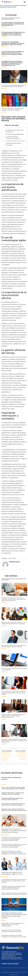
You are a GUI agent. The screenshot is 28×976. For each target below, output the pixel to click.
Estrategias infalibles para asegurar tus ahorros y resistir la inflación (12, 798)
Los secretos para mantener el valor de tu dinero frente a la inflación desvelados (13, 804)
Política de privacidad (9, 964)
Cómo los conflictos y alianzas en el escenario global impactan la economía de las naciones (13, 893)
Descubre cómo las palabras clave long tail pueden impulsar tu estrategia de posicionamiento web (13, 716)
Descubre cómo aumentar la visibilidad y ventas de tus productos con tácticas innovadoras (13, 830)
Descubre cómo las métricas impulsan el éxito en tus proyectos (14, 669)
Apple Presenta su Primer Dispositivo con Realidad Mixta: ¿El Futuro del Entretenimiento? (12, 925)
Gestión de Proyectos (8, 5)
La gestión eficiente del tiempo (15, 141)
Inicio (1, 5)
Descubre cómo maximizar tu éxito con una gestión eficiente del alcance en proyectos (13, 623)
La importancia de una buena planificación (14, 131)
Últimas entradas (12, 558)
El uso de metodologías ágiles (15, 134)
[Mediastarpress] (5, 567)
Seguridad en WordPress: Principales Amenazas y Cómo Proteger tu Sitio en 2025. (13, 936)
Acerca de (4, 558)
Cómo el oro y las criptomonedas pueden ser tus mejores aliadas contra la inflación (13, 85)
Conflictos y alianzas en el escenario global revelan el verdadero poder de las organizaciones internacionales (13, 888)
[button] (24, 2)
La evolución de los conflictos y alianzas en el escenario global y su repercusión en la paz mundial (13, 881)
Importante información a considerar (13, 144)
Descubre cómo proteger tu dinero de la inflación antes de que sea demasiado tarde (13, 809)
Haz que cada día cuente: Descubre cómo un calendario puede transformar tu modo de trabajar (13, 693)
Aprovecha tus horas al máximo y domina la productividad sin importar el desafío (13, 646)
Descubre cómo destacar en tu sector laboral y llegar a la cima (11, 873)
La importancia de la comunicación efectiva (13, 137)
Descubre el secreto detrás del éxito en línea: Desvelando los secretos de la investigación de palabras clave (14, 740)
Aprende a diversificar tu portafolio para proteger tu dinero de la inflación (12, 109)
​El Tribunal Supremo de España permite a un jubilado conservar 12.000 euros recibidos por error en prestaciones (13, 34)
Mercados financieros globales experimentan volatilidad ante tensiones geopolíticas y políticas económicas (12, 43)
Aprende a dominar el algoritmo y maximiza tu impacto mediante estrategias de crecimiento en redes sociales (13, 846)
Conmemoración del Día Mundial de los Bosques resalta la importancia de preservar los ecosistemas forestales (12, 53)
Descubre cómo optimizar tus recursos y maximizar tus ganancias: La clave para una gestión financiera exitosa (13, 599)
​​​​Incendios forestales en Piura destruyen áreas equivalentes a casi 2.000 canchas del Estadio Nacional (12, 24)
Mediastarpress (14, 562)
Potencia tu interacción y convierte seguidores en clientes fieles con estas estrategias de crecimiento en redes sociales (13, 852)
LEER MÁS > (4, 27)
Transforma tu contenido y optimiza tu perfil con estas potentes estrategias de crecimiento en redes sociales (13, 839)
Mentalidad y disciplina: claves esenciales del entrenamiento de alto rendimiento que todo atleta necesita (14, 915)
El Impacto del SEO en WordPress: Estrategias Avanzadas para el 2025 (11, 930)
